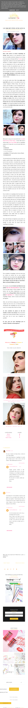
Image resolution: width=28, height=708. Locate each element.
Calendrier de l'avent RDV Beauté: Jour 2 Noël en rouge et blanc (14, 401)
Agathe (8, 450)
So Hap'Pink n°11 (10, 294)
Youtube (20, 59)
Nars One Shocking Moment (12, 287)
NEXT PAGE (6, 562)
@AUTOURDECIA (14, 689)
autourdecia (13, 466)
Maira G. (22, 707)
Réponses (10, 464)
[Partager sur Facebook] (19, 435)
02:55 (9, 492)
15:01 (20, 466)
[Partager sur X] (19, 434)
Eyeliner (8, 435)
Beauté (8, 434)
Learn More (12, 10)
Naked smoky (8, 437)
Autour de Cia (11, 707)
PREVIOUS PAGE (20, 562)
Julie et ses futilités (13, 142)
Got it (17, 10)
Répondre (22, 463)
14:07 (12, 450)
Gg (7, 492)
